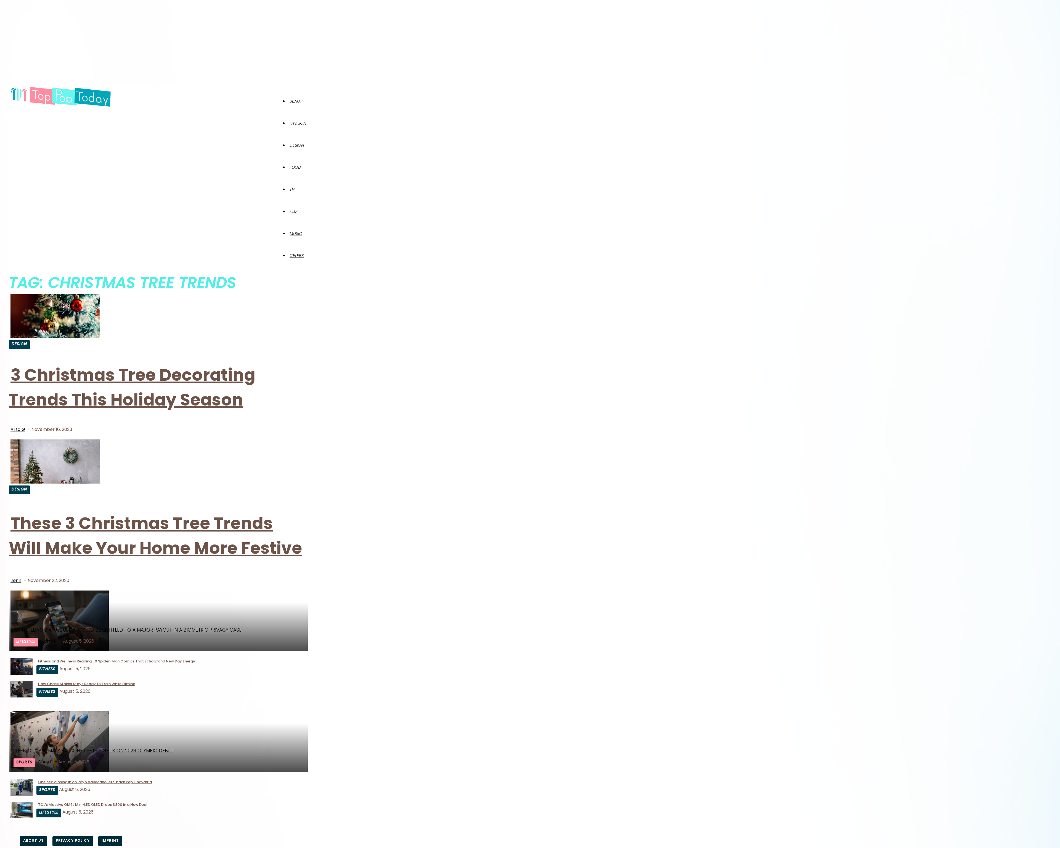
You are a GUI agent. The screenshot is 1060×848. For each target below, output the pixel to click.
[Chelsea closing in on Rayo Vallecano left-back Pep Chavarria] (21, 794)
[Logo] (61, 97)
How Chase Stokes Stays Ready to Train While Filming (86, 683)
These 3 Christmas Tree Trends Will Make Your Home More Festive (155, 536)
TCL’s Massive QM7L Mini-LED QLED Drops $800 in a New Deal (92, 804)
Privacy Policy (73, 840)
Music (296, 233)
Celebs (297, 255)
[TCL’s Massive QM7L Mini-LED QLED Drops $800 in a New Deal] (21, 816)
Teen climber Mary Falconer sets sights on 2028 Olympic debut (94, 750)
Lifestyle (26, 641)
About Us (33, 840)
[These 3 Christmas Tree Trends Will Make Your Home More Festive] (55, 482)
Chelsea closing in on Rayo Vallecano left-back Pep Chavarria (95, 782)
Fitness (47, 669)
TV (292, 189)
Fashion (298, 123)
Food (295, 167)
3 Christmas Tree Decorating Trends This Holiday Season (132, 387)
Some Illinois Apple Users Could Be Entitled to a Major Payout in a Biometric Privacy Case (128, 630)
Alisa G (17, 429)
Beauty (297, 101)
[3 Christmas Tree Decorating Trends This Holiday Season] (55, 336)
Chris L (45, 762)
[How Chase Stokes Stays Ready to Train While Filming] (21, 696)
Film (294, 211)
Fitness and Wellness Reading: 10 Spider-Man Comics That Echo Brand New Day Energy (116, 661)
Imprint (110, 840)
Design (297, 145)
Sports (24, 762)
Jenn (15, 580)
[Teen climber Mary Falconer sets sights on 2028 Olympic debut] (59, 770)
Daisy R (49, 641)
